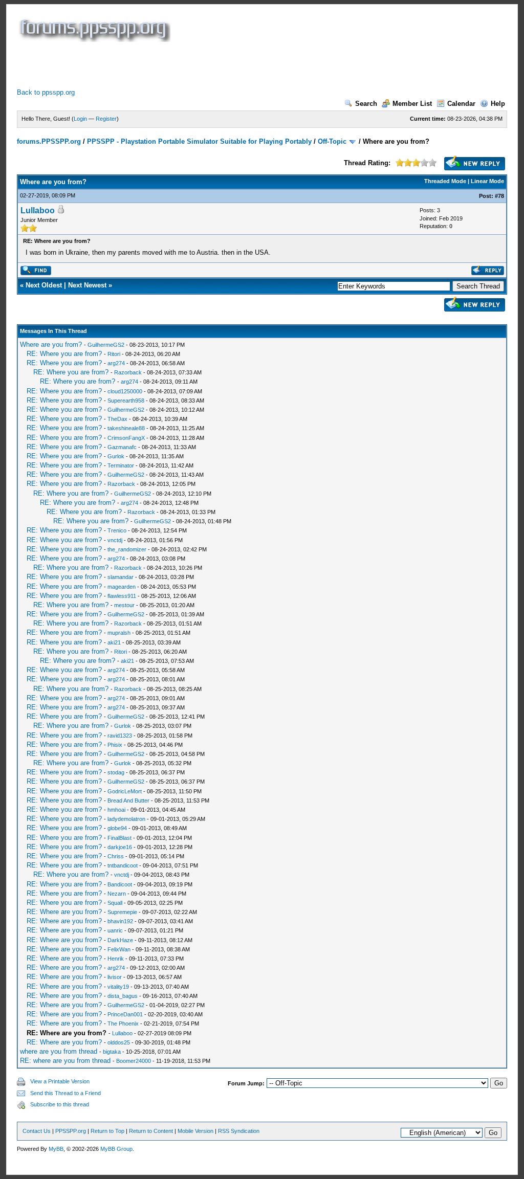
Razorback (128, 372)
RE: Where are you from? (64, 912)
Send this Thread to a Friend (65, 1093)
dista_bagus (122, 996)
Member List (412, 103)
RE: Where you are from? (64, 354)
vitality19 (118, 987)
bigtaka (112, 1052)
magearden (121, 587)
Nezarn (116, 894)
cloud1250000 (124, 391)
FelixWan (118, 949)
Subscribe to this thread (59, 1104)
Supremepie (122, 912)
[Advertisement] (203, 65)
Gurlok (115, 456)
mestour (124, 605)
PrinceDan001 (125, 1014)
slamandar (120, 577)
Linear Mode (487, 181)
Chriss (115, 856)
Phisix (114, 745)
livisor (114, 977)
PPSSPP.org (70, 1131)
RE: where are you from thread (65, 1060)
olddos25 (118, 1042)
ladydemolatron (126, 819)
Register (106, 119)
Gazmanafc (122, 447)
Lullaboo (37, 210)
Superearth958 (125, 400)
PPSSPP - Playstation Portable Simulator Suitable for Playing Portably (199, 141)
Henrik (115, 958)
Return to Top (107, 1131)
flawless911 (121, 596)
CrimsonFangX (126, 438)
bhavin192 (120, 921)
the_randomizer (126, 549)
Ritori (113, 354)
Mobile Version (195, 1131)
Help (498, 103)
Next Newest (87, 285)
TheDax (117, 419)
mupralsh (118, 633)
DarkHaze (120, 940)
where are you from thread (58, 1051)
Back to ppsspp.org (46, 92)
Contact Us (37, 1131)
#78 (499, 196)
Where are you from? (51, 344)
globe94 (117, 828)
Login (80, 119)
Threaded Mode (445, 181)
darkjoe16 (119, 847)
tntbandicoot (122, 865)
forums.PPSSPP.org (49, 141)
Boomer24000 (133, 1061)
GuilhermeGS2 (106, 345)
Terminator (120, 465)
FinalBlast (119, 838)
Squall (114, 903)
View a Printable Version (60, 1081)
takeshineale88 (126, 428)
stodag (115, 772)
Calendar (461, 103)
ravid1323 (119, 735)
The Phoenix (123, 1023)
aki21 (114, 642)
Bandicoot (119, 884)
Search (366, 103)
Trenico (116, 530)
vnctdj (114, 540)
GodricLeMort (124, 791)
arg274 (116, 363)
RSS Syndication (238, 1131)
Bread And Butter (128, 800)
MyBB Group (116, 1149)
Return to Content (151, 1131)
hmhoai (116, 810)
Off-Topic (332, 141)
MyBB (56, 1149)
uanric (115, 930)
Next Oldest (44, 285)
